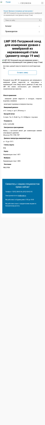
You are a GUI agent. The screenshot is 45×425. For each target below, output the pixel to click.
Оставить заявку (22, 73)
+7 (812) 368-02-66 (25, 3)
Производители (11, 31)
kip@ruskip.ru (22, 195)
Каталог (8, 26)
